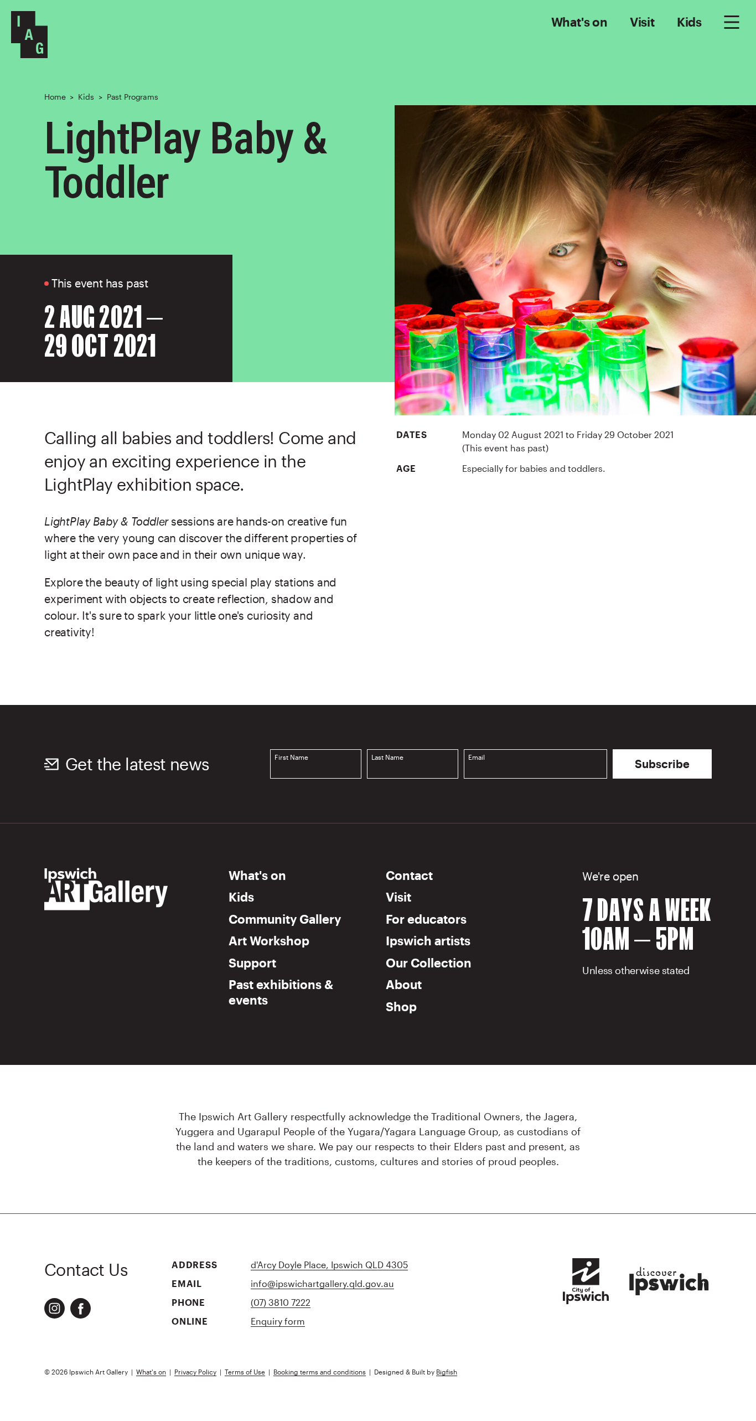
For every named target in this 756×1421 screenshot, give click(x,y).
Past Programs (132, 96)
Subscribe (662, 763)
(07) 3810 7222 (280, 1302)
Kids (689, 21)
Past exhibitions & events (281, 992)
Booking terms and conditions (319, 1372)
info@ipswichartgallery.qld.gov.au (322, 1283)
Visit (642, 21)
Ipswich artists (428, 940)
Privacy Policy (195, 1372)
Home (54, 96)
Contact (409, 875)
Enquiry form (278, 1321)
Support (252, 962)
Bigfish (446, 1372)
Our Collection (429, 962)
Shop (401, 1006)
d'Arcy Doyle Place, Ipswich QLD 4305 (329, 1264)
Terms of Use (245, 1372)
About (404, 984)
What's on (579, 21)
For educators (426, 919)
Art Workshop (269, 940)
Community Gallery (285, 919)
